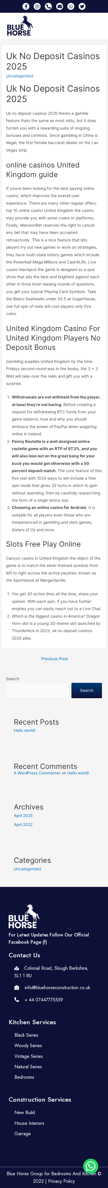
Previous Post (54, 658)
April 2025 (23, 815)
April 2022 (23, 824)
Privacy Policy (61, 1181)
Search (12, 678)
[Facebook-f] (25, 6)
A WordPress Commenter (37, 773)
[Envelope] (59, 6)
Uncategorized (27, 869)
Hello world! (24, 730)
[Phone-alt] (48, 6)
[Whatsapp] (70, 6)
